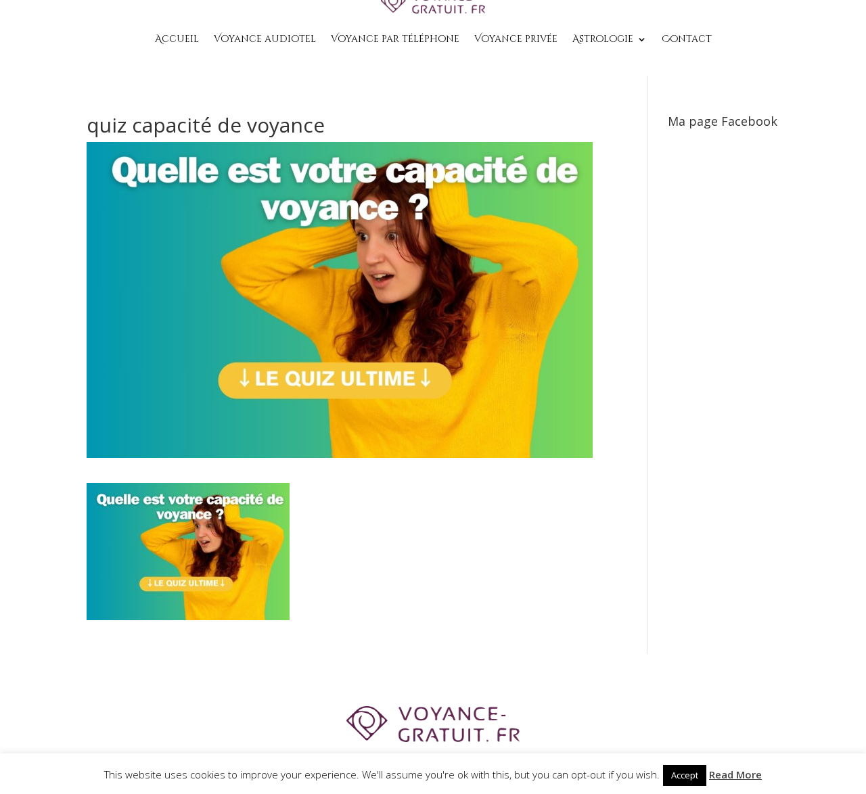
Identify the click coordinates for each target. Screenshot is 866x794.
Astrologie (602, 38)
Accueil (177, 38)
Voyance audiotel (265, 38)
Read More (735, 774)
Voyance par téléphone (395, 38)
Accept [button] (684, 775)
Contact (687, 38)
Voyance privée (515, 38)
